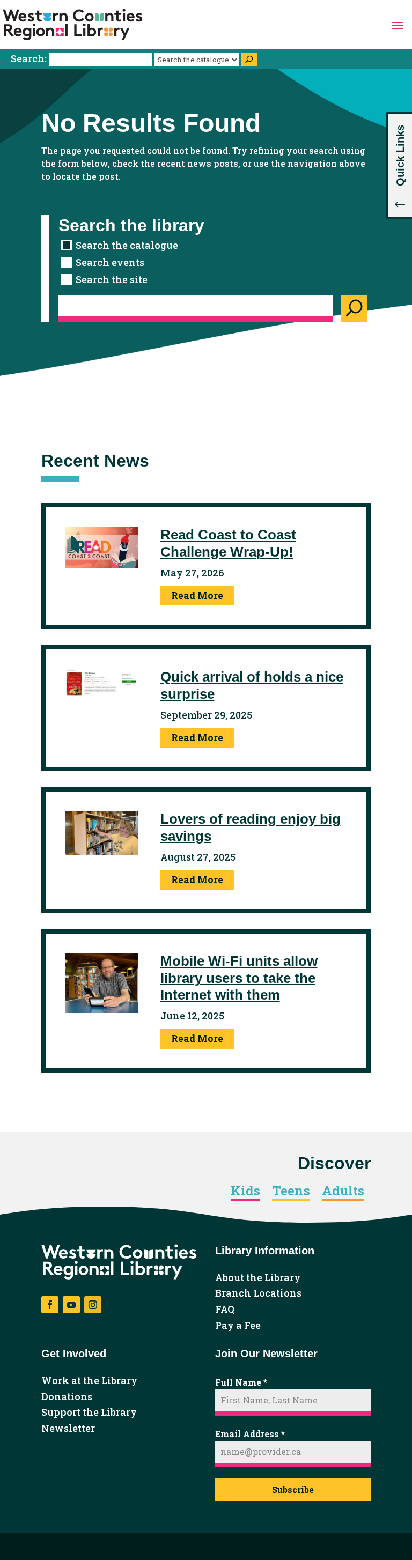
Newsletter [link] (68, 1429)
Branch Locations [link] (258, 1293)
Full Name (241, 1382)
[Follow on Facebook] (49, 1304)
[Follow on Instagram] (92, 1304)
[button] (397, 24)
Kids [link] (245, 1191)
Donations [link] (66, 1397)
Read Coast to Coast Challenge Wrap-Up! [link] (228, 543)
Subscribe (293, 1489)
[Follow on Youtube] (71, 1304)
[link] (73, 25)
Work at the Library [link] (89, 1381)
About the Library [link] (257, 1278)
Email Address (250, 1433)
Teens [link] (291, 1191)
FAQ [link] (224, 1309)
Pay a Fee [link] (238, 1326)
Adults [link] (343, 1191)
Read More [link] (197, 595)
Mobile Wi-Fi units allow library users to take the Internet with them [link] (239, 977)
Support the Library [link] (89, 1412)
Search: (30, 58)
